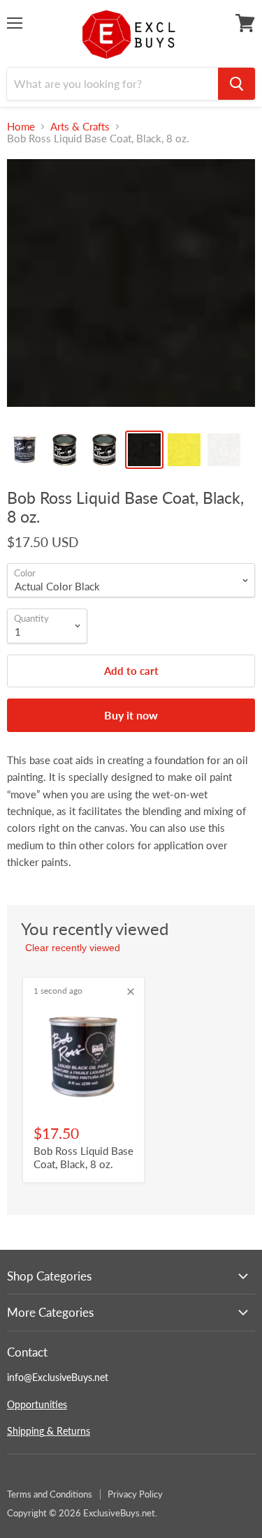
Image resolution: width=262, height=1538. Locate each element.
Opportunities (37, 1404)
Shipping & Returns (48, 1431)
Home (21, 127)
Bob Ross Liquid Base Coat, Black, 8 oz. (83, 1157)
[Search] (236, 84)
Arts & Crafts (80, 127)
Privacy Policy (135, 1494)
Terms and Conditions (49, 1494)
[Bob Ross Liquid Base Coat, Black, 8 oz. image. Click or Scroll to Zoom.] (131, 290)
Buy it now (131, 715)
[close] (131, 992)
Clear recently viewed (72, 947)
